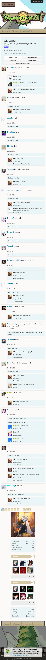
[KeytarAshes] (15, 570)
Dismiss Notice (40, 649)
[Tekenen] (15, 563)
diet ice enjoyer (13, 190)
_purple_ (22, 332)
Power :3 (16, 76)
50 (32, 556)
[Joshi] (15, 596)
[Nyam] (30, 563)
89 (33, 549)
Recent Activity (32, 57)
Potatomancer (30, 332)
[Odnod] (30, 570)
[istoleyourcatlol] (23, 596)
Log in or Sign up (37, 1)
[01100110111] (23, 563)
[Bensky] (30, 589)
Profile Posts (13, 57)
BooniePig (11, 218)
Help (43, 655)
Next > (29, 509)
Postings (13, 60)
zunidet (10, 118)
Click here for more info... (21, 655)
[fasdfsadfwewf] (23, 570)
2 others (40, 332)
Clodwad (10, 67)
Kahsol (10, 126)
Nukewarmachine (14, 260)
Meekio (10, 146)
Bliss (9, 97)
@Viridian (23, 89)
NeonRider (11, 132)
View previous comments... (16, 422)
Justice (16, 494)
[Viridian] (30, 596)
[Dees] (23, 589)
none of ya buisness (27, 614)
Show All (31, 577)
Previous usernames (23, 63)
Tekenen (10, 169)
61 (32, 582)
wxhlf (9, 447)
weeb (9, 348)
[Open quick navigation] (43, 31)
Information (32, 60)
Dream (9, 307)
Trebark (10, 246)
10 (24, 509)
